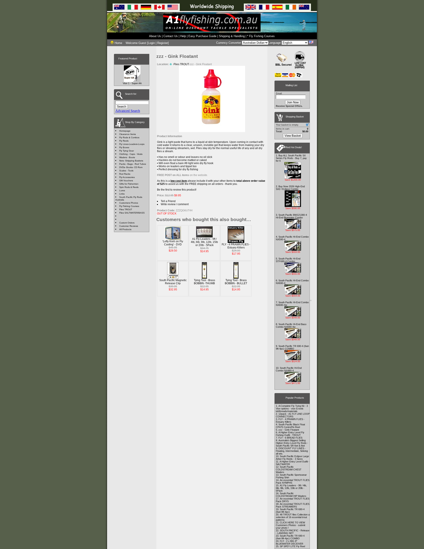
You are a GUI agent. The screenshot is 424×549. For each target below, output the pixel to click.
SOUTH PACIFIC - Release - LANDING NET (292, 531)
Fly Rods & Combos (129, 137)
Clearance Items (127, 134)
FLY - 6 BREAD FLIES (290, 437)
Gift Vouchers (126, 180)
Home (118, 43)
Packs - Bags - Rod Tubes (132, 164)
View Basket (293, 135)
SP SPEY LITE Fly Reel (292, 546)
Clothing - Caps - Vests (130, 154)
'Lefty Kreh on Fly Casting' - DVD (173, 243)
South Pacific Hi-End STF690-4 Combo (288, 260)
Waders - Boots (127, 157)
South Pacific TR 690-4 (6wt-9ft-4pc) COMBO (292, 347)
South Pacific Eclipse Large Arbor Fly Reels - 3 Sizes (292, 457)
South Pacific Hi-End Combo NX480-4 (289, 369)
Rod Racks (124, 174)
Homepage (125, 131)
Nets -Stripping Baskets (131, 160)
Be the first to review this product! (176, 189)
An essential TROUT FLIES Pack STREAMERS (292, 505)
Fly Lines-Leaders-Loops (131, 144)
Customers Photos (128, 203)
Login (151, 43)
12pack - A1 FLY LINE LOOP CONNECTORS (293, 415)
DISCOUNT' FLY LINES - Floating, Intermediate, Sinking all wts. (292, 451)
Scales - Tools (126, 170)
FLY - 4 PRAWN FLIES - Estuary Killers (236, 246)
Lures (122, 190)
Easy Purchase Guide (202, 36)
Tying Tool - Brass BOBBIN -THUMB (204, 282)
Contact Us (170, 36)
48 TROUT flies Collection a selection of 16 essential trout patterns (293, 517)
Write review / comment (175, 204)
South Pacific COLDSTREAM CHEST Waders (288, 469)
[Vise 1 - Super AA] (132, 81)
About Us (155, 36)
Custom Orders (126, 222)
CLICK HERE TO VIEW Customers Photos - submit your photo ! (290, 525)
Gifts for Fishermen (128, 184)
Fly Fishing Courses (129, 206)
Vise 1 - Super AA (132, 83)
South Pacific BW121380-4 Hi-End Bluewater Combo (291, 216)
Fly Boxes (124, 147)
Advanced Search (127, 111)
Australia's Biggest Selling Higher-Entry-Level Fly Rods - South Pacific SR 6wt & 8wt (292, 443)
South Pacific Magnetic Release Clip (173, 282)
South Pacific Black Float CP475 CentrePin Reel (290, 425)
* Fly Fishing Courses (261, 36)
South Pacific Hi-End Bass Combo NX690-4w (291, 325)
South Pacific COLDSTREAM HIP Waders (291, 494)
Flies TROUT (125, 209)
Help (183, 36)
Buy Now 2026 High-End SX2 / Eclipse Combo (290, 187)
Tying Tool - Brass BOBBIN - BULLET (236, 282)
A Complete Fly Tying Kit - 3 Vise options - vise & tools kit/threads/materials (292, 409)
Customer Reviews (128, 226)
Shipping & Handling (232, 36)
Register (162, 43)
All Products (125, 229)
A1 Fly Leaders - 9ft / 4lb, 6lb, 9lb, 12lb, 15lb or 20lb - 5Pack (204, 242)
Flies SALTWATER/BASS (132, 213)
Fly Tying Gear (126, 151)
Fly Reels (124, 141)
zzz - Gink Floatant (288, 429)
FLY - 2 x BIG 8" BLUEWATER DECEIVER (289, 542)
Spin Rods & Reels (128, 187)
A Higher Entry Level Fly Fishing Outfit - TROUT (290, 433)
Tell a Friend (168, 201)
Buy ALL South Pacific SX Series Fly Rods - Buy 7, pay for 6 (291, 158)
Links (122, 194)
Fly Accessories (127, 177)
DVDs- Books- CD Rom (130, 167)
